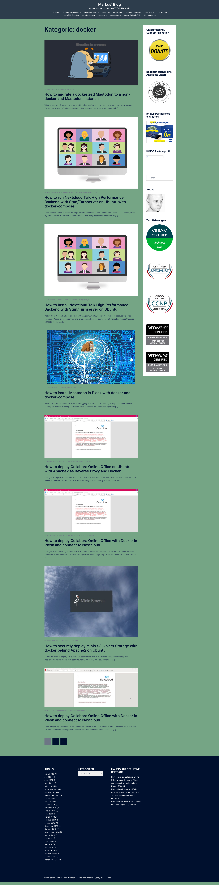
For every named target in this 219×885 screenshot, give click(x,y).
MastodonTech (150, 12)
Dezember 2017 (51, 860)
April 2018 (48, 847)
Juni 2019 (48, 814)
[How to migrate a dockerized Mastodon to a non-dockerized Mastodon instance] (91, 62)
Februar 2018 (50, 853)
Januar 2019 (49, 823)
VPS (77, 89)
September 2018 (51, 832)
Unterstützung (115, 15)
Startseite (55, 12)
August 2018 (49, 835)
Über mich (106, 12)
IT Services (163, 12)
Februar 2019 (50, 820)
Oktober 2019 (50, 808)
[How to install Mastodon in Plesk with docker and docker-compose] (91, 357)
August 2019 (49, 811)
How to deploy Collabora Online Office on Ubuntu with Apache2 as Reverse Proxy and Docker (87, 468)
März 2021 (49, 786)
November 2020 (51, 789)
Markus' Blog (109, 4)
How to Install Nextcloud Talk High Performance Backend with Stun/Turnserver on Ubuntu (86, 307)
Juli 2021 (48, 777)
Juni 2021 (48, 780)
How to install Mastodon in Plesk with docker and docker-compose (87, 395)
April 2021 (48, 783)
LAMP (72, 641)
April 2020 (49, 801)
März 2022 (49, 774)
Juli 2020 (48, 798)
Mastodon (69, 89)
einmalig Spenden (88, 15)
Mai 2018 (48, 844)
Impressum (117, 12)
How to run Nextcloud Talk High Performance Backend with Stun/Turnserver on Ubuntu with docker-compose (85, 201)
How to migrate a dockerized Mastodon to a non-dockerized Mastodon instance (87, 96)
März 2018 (49, 850)
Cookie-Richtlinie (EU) (132, 15)
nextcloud (88, 192)
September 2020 (51, 795)
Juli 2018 (48, 838)
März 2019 (49, 817)
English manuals (90, 12)
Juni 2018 (48, 841)
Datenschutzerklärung (133, 12)
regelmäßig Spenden (71, 15)
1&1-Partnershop (149, 15)
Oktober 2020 (50, 792)
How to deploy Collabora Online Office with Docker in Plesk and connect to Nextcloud (90, 542)
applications (69, 192)
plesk (80, 387)
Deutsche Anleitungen (70, 12)
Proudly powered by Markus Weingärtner (60, 878)
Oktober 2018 (50, 829)
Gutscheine (102, 15)
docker (61, 89)
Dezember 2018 (51, 826)
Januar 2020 (49, 804)
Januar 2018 (49, 856)
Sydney (97, 878)
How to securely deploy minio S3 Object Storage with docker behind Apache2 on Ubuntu (91, 648)
